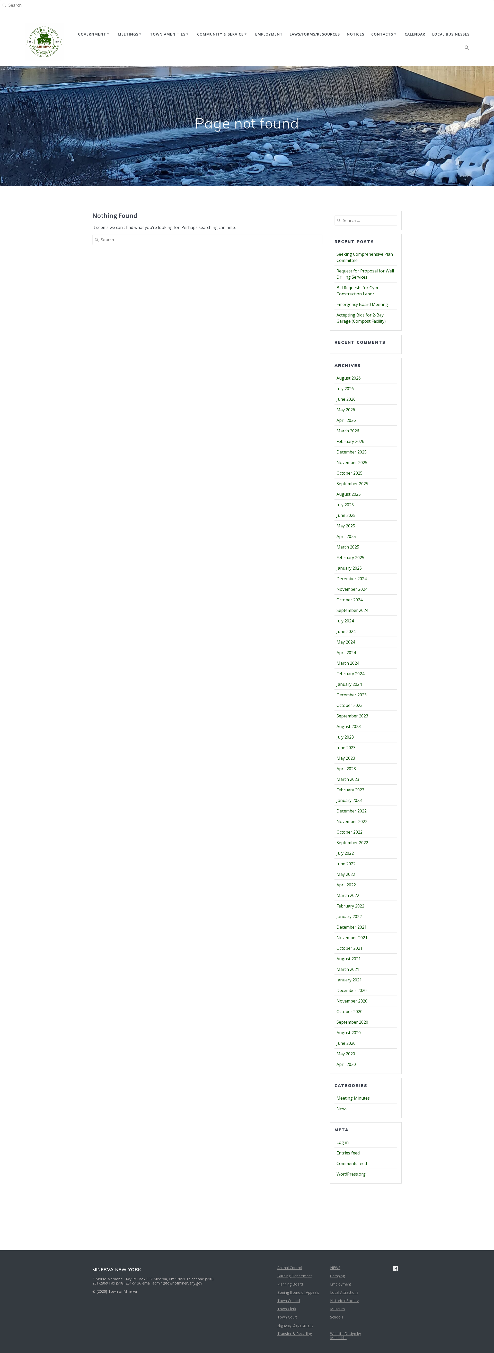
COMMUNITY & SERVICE (220, 34)
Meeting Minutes (353, 1098)
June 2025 (346, 515)
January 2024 (349, 684)
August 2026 (349, 378)
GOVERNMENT (92, 34)
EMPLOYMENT (269, 34)
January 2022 (349, 916)
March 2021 (348, 969)
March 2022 (348, 895)
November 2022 (352, 821)
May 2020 (346, 1054)
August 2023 (349, 726)
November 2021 (352, 937)
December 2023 (352, 695)
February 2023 (350, 790)
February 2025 (350, 557)
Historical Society (344, 1300)
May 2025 (346, 526)
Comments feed (352, 1163)
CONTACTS (382, 34)
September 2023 (352, 716)
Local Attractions (344, 1292)
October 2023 (350, 705)
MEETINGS (128, 34)
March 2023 (348, 779)
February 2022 (350, 906)
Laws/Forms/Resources (315, 34)
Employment (340, 1284)
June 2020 (346, 1043)
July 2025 (345, 505)
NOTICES (355, 34)
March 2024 (348, 663)
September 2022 (352, 842)
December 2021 (352, 927)
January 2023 (349, 800)
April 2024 (346, 652)
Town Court (287, 1317)
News (342, 1108)
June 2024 (346, 631)
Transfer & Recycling (294, 1333)
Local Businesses (451, 34)
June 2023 (346, 747)
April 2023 (346, 769)
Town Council (288, 1300)
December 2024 (352, 578)
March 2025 (348, 547)
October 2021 (350, 948)
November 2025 (352, 462)
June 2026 (346, 399)
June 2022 (346, 864)
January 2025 (349, 568)
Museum (337, 1308)
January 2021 (349, 980)
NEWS (335, 1267)
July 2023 (345, 737)
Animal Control (289, 1267)
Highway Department (295, 1325)
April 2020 (346, 1064)
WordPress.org (351, 1174)
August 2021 (349, 959)
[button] (467, 49)
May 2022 (346, 874)
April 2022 (346, 885)
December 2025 (352, 452)
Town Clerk (286, 1308)
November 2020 (352, 1001)
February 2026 (350, 441)
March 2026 (348, 431)
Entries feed (348, 1153)
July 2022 (345, 853)
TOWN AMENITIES (168, 34)
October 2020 (350, 1011)
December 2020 (352, 990)
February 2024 (350, 673)
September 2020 (352, 1022)
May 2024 (346, 642)
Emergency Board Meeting (362, 304)
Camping (337, 1275)
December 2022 (352, 811)
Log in (343, 1142)
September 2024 (352, 610)
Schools (336, 1317)
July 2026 (345, 388)
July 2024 (345, 621)
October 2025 (350, 473)
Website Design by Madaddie (345, 1335)
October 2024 (350, 600)
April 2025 (346, 536)
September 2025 (352, 483)
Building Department (294, 1275)
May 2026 (346, 410)
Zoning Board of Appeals (298, 1292)
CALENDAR (415, 34)
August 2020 (349, 1032)
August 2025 (349, 494)
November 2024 (352, 589)
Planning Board (290, 1284)
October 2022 (350, 832)
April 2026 (346, 420)
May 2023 (346, 758)
